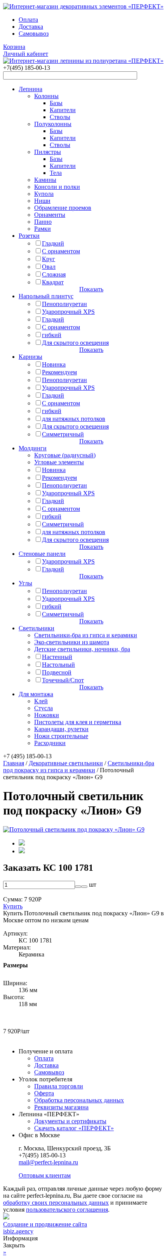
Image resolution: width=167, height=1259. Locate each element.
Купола (44, 193)
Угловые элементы (59, 462)
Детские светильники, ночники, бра (82, 649)
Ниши (42, 200)
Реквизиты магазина (61, 1107)
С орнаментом (61, 251)
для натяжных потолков (73, 418)
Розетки (29, 235)
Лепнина (30, 89)
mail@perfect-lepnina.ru (48, 1162)
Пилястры (47, 152)
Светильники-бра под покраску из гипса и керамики (78, 766)
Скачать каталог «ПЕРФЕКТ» (74, 1128)
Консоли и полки (57, 186)
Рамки (42, 228)
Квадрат (53, 282)
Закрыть (14, 1245)
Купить (13, 906)
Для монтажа (36, 694)
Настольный (58, 664)
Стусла (43, 708)
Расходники (50, 743)
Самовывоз (34, 33)
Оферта (44, 1093)
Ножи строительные (61, 736)
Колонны (46, 96)
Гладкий (53, 243)
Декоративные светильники (66, 763)
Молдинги (33, 448)
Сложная (54, 274)
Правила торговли (58, 1086)
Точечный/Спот (63, 680)
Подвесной (56, 672)
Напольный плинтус (46, 296)
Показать (91, 289)
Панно (43, 221)
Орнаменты (49, 214)
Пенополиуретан (64, 304)
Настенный (57, 657)
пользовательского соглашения (67, 1209)
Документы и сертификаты (70, 1121)
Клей (41, 701)
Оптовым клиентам (45, 1175)
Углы (25, 583)
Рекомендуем (59, 372)
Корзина (14, 46)
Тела (56, 172)
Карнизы (30, 356)
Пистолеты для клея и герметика (77, 722)
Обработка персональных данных (79, 1100)
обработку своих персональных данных (56, 1202)
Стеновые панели (42, 553)
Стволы (60, 117)
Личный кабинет (25, 53)
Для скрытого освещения (75, 342)
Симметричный (63, 434)
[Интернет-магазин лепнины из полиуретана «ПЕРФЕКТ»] (83, 6)
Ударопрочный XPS (68, 311)
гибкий (51, 335)
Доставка (31, 26)
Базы (56, 103)
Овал (49, 266)
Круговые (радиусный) (65, 455)
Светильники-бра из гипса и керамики (85, 635)
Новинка (54, 364)
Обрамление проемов (62, 207)
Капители (63, 110)
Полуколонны (52, 124)
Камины (45, 179)
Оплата (28, 19)
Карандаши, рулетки (61, 729)
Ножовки (46, 715)
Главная (13, 763)
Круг (48, 259)
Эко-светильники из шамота (71, 642)
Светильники (36, 628)
